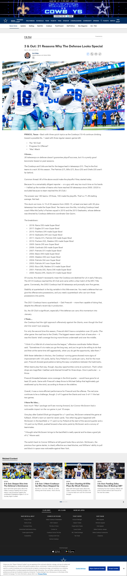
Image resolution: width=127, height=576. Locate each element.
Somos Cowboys (54, 539)
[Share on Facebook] (88, 55)
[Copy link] (100, 54)
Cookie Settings (81, 568)
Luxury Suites (77, 529)
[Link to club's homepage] (5, 20)
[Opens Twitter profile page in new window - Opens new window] (33, 58)
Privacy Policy (27, 519)
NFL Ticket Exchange (77, 532)
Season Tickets (77, 522)
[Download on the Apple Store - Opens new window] (56, 551)
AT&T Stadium (54, 522)
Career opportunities (27, 532)
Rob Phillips (35, 53)
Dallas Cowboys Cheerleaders (54, 519)
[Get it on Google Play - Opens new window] (70, 552)
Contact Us (54, 529)
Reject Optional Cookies (97, 568)
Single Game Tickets (77, 526)
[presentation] (124, 502)
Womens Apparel (100, 522)
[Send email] (96, 55)
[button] (61, 502)
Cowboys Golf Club (54, 535)
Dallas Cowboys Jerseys (100, 529)
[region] (63, 568)
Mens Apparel (100, 519)
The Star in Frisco (54, 526)
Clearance (100, 535)
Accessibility (27, 535)
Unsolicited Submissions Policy (27, 529)
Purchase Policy (27, 526)
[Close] (124, 568)
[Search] (101, 20)
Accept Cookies (113, 568)
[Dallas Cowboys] (63, 560)
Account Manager (77, 519)
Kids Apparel (100, 526)
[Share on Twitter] (92, 55)
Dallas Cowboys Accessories (100, 532)
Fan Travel (77, 535)
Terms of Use (27, 522)
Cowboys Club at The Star (54, 532)
